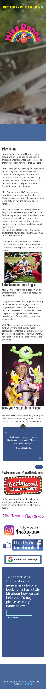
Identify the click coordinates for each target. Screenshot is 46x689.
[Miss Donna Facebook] (23, 544)
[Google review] (23, 559)
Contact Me (27, 684)
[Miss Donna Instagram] (23, 530)
